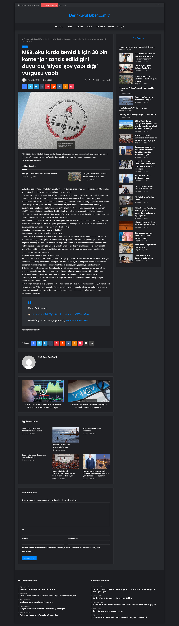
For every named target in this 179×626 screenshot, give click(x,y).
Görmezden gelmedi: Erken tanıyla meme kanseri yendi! (144, 235)
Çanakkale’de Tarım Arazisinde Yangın (61, 446)
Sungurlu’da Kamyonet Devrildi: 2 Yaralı (39, 173)
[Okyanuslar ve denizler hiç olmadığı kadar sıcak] (126, 225)
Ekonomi (79, 27)
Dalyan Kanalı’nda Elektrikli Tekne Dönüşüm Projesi (146, 79)
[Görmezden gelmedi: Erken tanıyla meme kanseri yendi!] (126, 236)
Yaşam (111, 27)
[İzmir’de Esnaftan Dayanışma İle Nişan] (126, 258)
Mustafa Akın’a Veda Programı (92, 429)
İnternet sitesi (73, 538)
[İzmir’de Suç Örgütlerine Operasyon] (126, 248)
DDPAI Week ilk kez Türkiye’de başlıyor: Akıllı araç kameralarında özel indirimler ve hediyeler (146, 125)
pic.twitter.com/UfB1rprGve (74, 314)
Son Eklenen (138, 38)
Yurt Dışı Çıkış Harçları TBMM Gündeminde (144, 187)
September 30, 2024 (77, 320)
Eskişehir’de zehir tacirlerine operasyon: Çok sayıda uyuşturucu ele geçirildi (145, 165)
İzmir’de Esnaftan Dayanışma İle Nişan (144, 256)
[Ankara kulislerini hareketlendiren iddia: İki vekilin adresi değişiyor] (65, 461)
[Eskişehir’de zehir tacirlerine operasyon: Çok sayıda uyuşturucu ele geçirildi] (126, 164)
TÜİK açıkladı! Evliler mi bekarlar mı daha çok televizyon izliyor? (145, 56)
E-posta (25, 538)
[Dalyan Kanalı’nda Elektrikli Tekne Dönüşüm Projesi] (74, 176)
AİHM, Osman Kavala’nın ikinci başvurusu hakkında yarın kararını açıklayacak (145, 212)
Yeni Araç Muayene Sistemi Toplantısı (73, 5)
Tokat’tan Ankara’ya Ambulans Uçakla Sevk (32, 429)
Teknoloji (100, 27)
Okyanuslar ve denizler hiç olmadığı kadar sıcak (145, 223)
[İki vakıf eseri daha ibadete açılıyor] (126, 178)
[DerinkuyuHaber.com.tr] (89, 15)
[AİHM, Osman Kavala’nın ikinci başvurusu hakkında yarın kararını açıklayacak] (126, 211)
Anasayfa (59, 27)
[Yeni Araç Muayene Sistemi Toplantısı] (126, 68)
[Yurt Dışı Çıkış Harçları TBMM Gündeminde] (126, 189)
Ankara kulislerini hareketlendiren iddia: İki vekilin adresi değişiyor (63, 473)
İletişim (120, 27)
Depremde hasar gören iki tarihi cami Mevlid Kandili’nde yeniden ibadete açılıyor (96, 473)
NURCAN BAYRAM (33, 80)
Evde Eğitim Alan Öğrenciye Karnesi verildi (34, 456)
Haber (69, 27)
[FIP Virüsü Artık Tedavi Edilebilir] (126, 200)
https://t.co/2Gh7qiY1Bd (45, 314)
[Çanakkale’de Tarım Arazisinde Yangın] (65, 435)
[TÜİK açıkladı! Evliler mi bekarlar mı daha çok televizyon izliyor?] (126, 57)
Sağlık (89, 27)
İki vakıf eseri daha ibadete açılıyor (143, 176)
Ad (23, 529)
